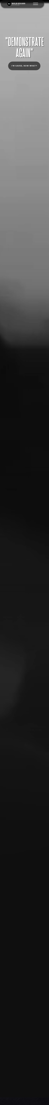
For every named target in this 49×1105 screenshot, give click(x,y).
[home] (20, 4)
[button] (35, 3)
